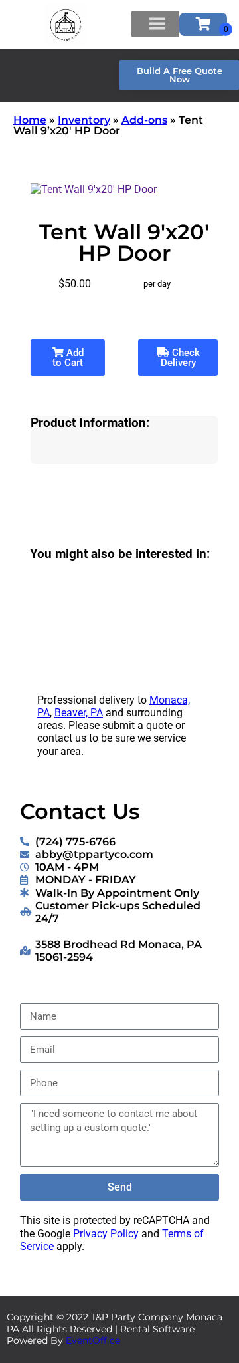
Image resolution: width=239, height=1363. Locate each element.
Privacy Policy (106, 1233)
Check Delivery (180, 358)
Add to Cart (68, 358)
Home (29, 120)
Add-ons (144, 120)
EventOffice (93, 1340)
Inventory (84, 120)
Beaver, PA (78, 712)
